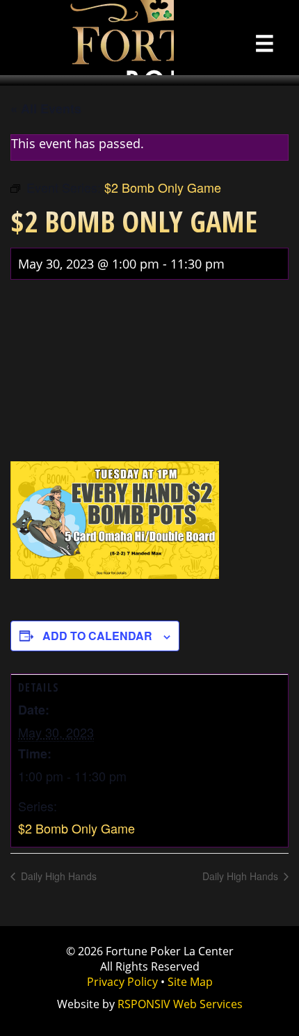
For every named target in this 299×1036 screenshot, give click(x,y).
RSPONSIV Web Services (180, 1004)
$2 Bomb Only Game (76, 828)
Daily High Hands (57, 876)
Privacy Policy (122, 981)
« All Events (45, 108)
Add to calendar (97, 636)
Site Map (190, 981)
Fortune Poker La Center (87, 37)
